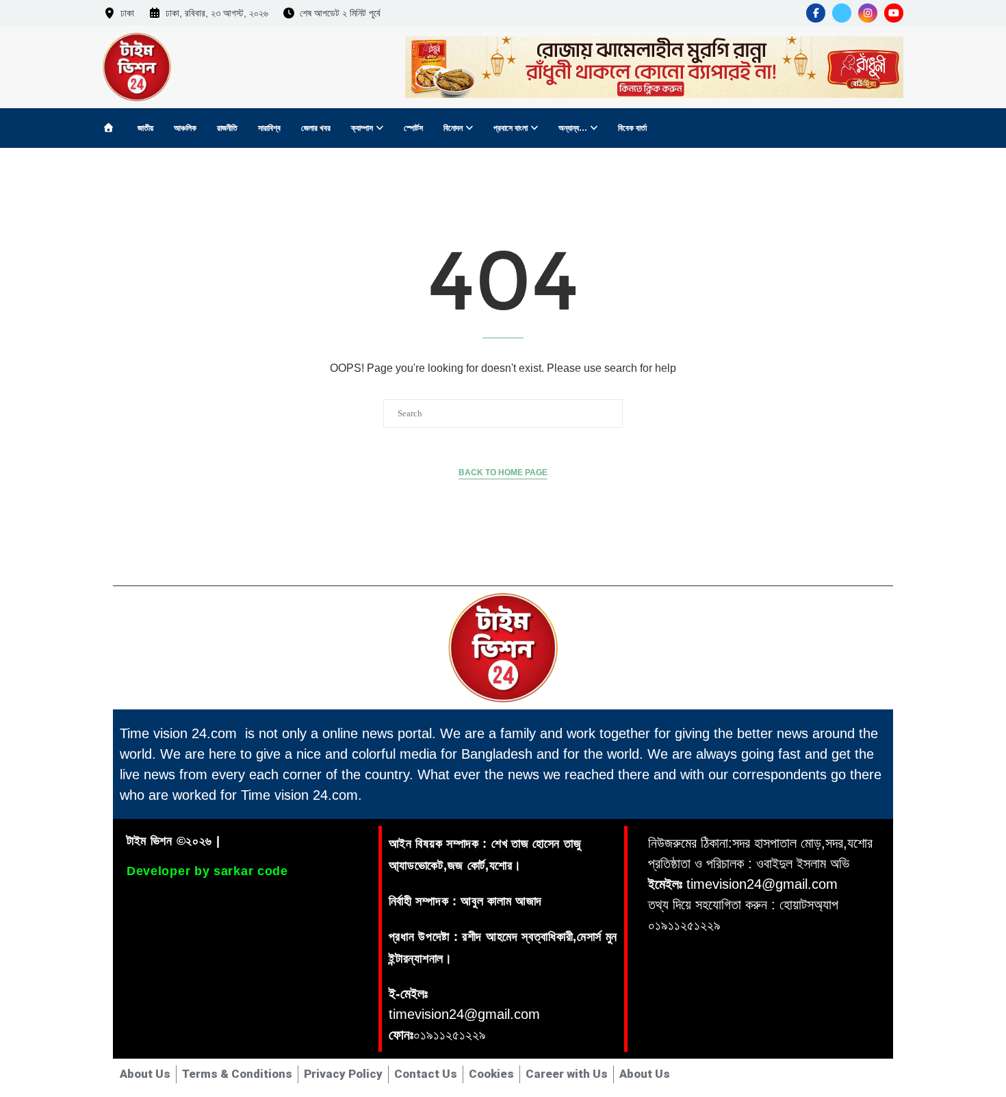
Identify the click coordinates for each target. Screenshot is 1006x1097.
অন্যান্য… (572, 128)
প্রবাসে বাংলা (510, 128)
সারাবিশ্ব (269, 128)
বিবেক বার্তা (632, 128)
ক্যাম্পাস (362, 128)
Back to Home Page (503, 472)
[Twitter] (841, 13)
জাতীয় (145, 128)
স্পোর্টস (413, 128)
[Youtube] (893, 13)
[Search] (889, 128)
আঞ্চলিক (185, 128)
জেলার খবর (316, 128)
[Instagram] (867, 13)
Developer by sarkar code (207, 871)
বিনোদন (453, 128)
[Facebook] (815, 13)
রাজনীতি (227, 128)
